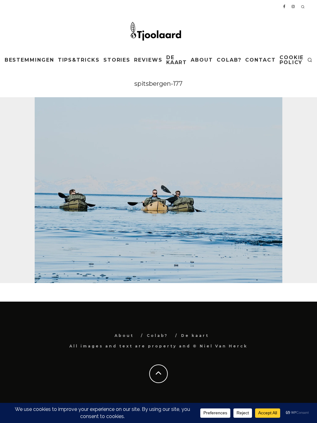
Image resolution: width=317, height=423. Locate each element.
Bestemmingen (29, 60)
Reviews (148, 60)
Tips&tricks (79, 60)
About (202, 60)
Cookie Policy (292, 60)
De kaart (176, 60)
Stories (116, 60)
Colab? (229, 60)
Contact (260, 60)
